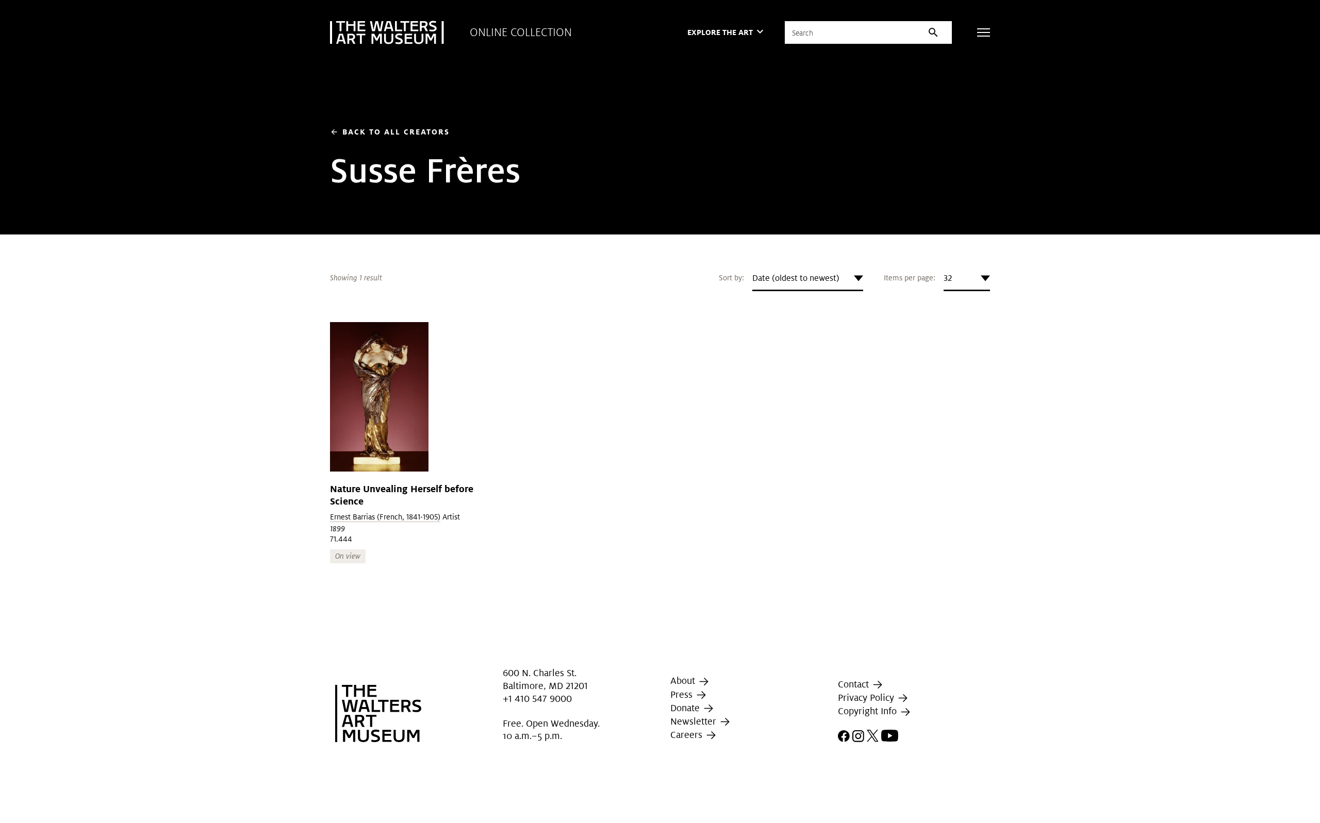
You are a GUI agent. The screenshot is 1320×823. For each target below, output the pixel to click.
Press (682, 694)
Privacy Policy (867, 697)
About (684, 680)
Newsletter (694, 721)
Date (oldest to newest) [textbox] (795, 278)
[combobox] (807, 278)
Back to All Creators (390, 132)
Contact (854, 684)
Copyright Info (868, 711)
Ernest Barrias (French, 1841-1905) (385, 517)
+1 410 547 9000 (537, 698)
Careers (687, 735)
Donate (686, 708)
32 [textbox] (948, 278)
